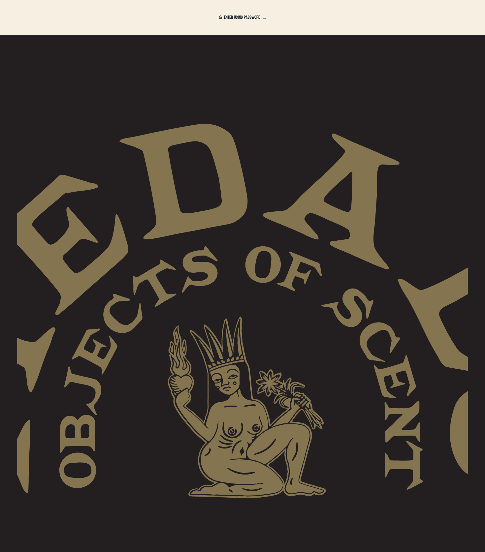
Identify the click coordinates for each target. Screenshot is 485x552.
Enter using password (242, 17)
